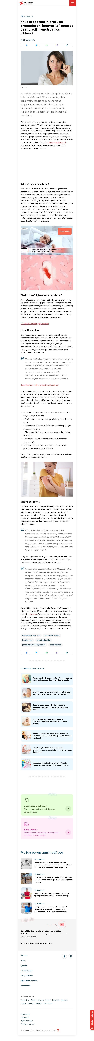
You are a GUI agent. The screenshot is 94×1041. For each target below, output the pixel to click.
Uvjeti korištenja (27, 1021)
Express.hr (48, 1003)
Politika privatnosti (28, 1024)
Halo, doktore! (27, 976)
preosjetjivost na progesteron (33, 645)
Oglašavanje (25, 1014)
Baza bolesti (26, 986)
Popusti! (31, 1003)
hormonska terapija (52, 635)
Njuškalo (64, 1000)
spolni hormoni (55, 645)
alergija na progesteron (31, 635)
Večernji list (25, 1000)
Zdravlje (24, 956)
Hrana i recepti (27, 971)
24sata (23, 1003)
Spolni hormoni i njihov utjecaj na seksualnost (39, 385)
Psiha (23, 961)
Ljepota (24, 966)
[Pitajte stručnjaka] (92, 1020)
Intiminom (33, 614)
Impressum (25, 1017)
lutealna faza (27, 640)
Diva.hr (48, 1000)
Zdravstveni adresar (29, 981)
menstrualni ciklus (44, 640)
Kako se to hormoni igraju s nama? (35, 324)
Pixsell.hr (39, 1003)
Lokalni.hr (55, 1000)
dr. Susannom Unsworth (56, 142)
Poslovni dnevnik (37, 1000)
